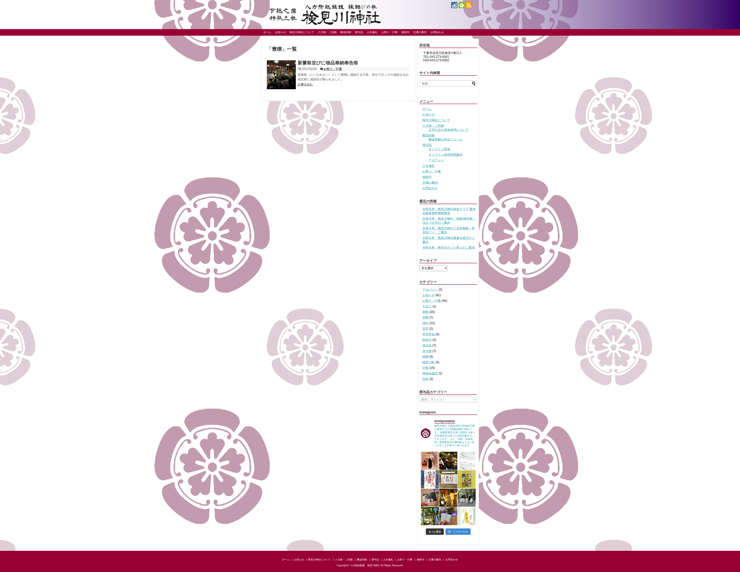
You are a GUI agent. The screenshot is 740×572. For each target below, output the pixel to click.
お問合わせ (437, 32)
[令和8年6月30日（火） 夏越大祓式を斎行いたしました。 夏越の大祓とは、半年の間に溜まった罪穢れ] (467, 498)
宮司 (425, 328)
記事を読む (305, 84)
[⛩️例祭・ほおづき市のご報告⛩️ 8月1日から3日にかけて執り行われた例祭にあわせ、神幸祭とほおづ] (448, 461)
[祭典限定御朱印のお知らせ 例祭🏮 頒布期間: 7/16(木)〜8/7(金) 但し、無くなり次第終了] (467, 479)
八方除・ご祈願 (327, 32)
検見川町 (428, 362)
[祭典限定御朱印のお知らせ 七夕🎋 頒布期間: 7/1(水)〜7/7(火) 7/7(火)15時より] (467, 516)
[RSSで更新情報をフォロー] (469, 5)
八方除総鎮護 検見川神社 (365, 565)
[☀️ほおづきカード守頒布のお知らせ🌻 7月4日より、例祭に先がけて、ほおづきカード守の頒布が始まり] (448, 516)
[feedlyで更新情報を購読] (461, 5)
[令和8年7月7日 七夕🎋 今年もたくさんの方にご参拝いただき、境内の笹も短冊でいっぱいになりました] (448, 498)
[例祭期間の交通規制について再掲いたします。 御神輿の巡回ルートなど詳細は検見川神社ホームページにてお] (467, 461)
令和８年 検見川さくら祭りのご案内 (448, 247)
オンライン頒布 (439, 149)
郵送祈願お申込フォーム (445, 139)
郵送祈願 (345, 32)
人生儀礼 (372, 32)
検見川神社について (302, 32)
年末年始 (428, 334)
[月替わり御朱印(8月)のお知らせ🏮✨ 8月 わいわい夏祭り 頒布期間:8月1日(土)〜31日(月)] (430, 479)
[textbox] (448, 399)
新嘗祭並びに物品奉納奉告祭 (328, 62)
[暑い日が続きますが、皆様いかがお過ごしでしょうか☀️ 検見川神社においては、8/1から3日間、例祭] (430, 498)
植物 (425, 356)
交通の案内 (420, 32)
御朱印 (405, 32)
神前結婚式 (430, 373)
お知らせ (280, 32)
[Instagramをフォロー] (454, 5)
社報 (425, 367)
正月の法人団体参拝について (449, 129)
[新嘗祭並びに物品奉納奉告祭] (281, 74)
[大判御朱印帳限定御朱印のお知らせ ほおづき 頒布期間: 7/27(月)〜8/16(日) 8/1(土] (448, 479)
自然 (425, 379)
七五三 (427, 306)
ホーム (267, 32)
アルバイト (430, 289)
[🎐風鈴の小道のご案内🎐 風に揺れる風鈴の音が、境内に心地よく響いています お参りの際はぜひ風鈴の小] (430, 516)
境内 (425, 323)
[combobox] (448, 399)
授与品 (359, 32)
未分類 (427, 351)
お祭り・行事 (389, 32)
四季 (425, 317)
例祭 (425, 312)
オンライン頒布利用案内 (445, 154)
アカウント (436, 160)
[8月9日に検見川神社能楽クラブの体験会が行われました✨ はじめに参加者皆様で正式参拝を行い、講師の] (430, 461)
